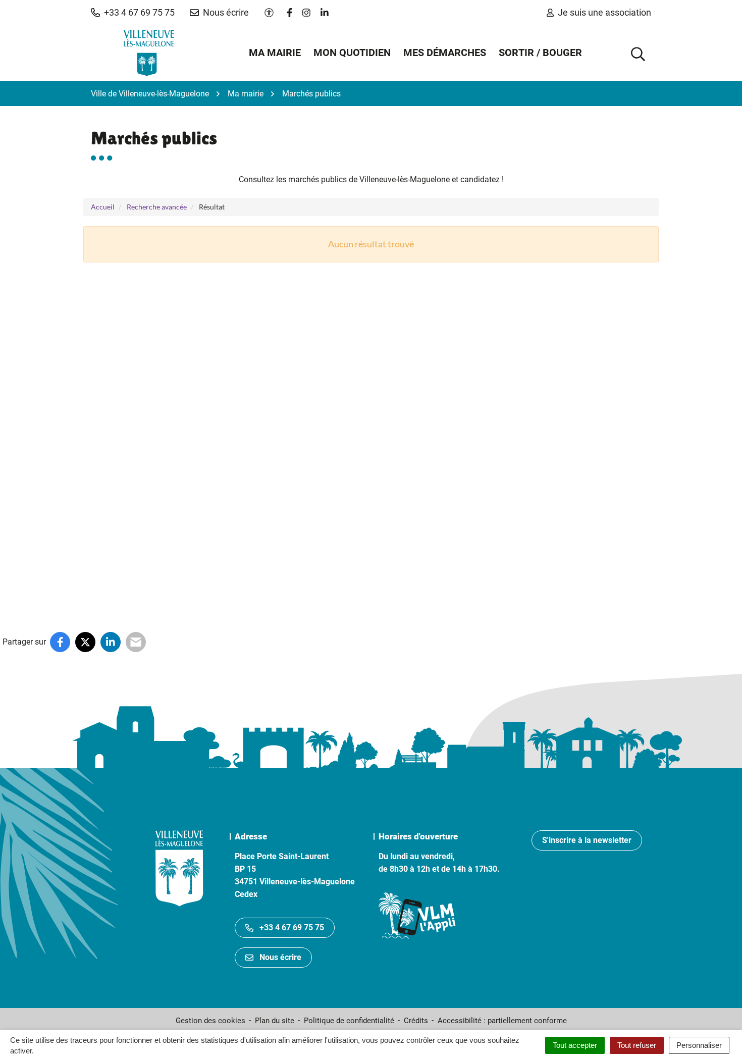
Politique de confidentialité (349, 1020)
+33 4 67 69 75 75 (291, 927)
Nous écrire (280, 957)
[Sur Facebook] (60, 642)
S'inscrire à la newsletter (586, 840)
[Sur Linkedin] (110, 642)
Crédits (416, 1020)
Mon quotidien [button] (352, 52)
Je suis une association (604, 12)
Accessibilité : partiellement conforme (502, 1020)
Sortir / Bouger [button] (540, 52)
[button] (132, 12)
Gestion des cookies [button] (210, 1020)
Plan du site (274, 1020)
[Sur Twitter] (85, 642)
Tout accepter (575, 1045)
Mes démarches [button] (444, 52)
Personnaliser (699, 1045)
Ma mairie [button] (275, 52)
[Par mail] (136, 642)
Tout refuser (636, 1045)
